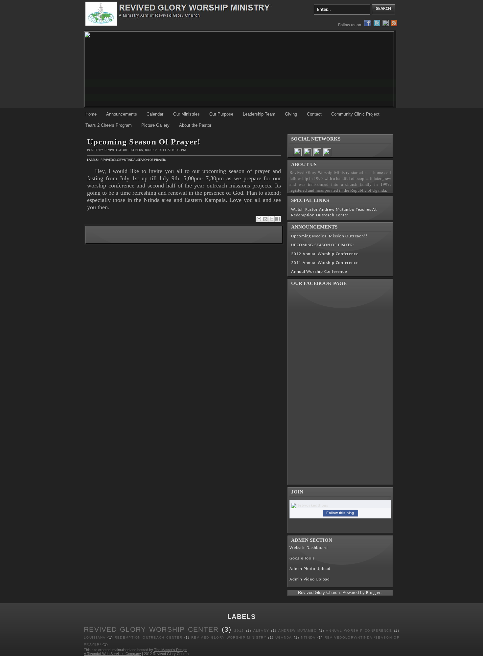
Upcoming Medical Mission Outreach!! (329, 236)
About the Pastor (195, 125)
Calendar (155, 114)
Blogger (373, 593)
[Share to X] (271, 219)
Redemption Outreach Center (148, 637)
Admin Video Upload (309, 579)
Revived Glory (116, 150)
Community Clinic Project (355, 114)
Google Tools (301, 558)
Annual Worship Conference (319, 272)
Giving (291, 114)
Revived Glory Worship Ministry (228, 637)
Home (91, 114)
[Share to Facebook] (277, 219)
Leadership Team (259, 114)
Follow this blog (340, 513)
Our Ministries (186, 114)
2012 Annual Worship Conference (324, 254)
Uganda (283, 637)
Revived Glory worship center (151, 629)
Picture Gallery (155, 125)
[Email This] (259, 219)
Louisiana (95, 637)
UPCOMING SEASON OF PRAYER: (322, 245)
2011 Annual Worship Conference (324, 263)
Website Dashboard (308, 548)
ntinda (308, 637)
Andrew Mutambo (297, 630)
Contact (314, 114)
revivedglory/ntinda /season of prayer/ (133, 160)
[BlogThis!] (265, 219)
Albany (261, 630)
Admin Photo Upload (310, 569)
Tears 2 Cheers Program (108, 125)
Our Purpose (221, 114)
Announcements (121, 114)
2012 (239, 630)
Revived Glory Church (171, 654)
